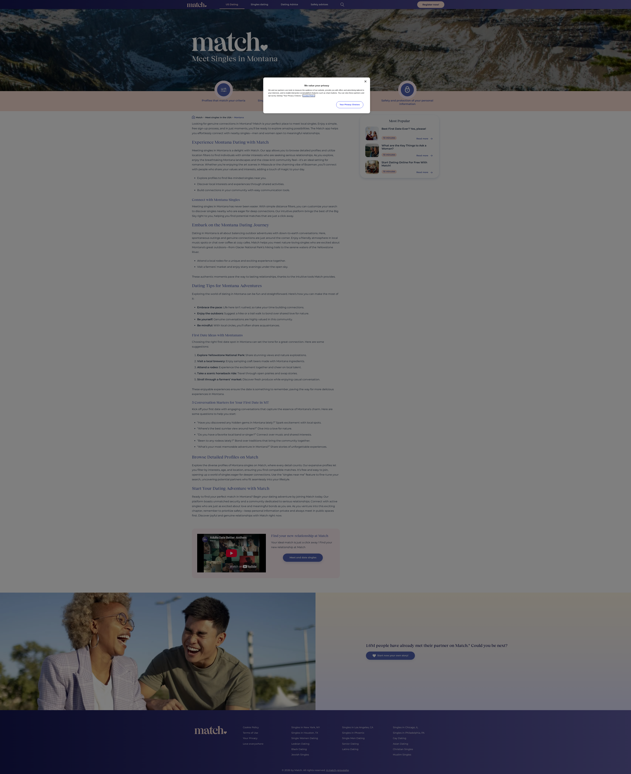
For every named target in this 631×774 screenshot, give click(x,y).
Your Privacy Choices (350, 105)
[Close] (365, 81)
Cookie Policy (309, 96)
